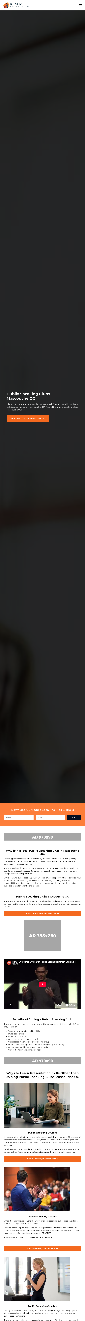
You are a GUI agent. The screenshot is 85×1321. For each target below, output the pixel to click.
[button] (80, 5)
